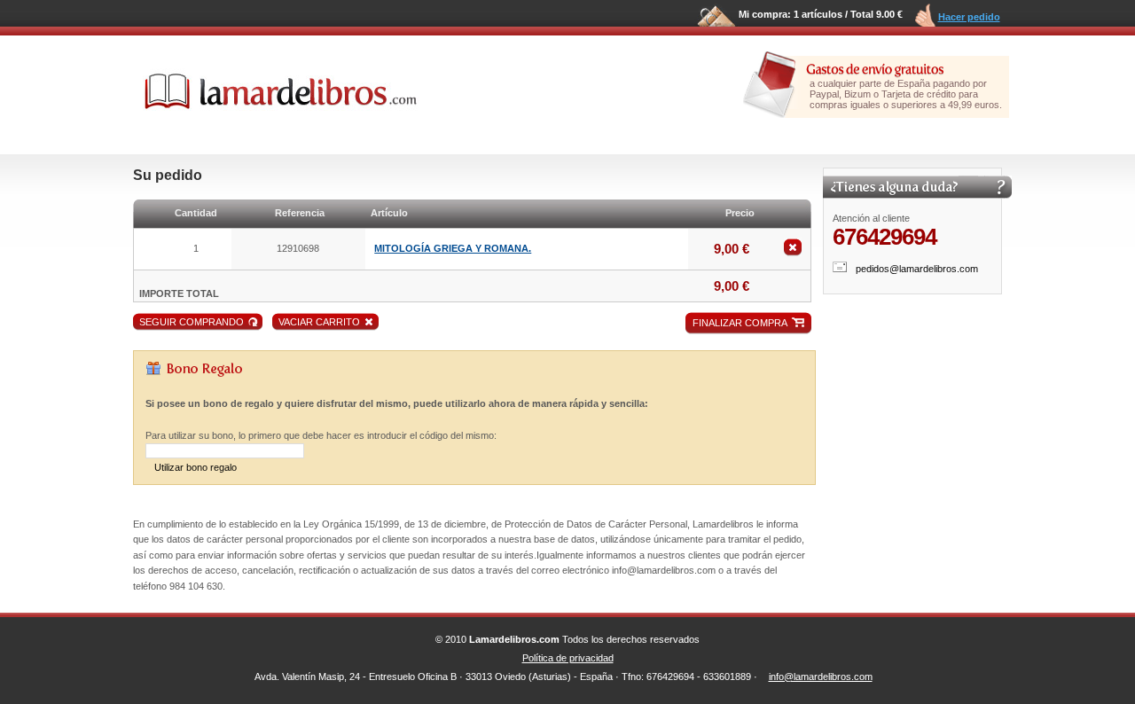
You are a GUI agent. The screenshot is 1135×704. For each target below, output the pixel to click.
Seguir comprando (191, 322)
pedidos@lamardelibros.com (917, 268)
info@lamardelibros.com (821, 676)
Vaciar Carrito (319, 322)
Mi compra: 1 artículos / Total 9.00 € (821, 14)
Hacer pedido (969, 17)
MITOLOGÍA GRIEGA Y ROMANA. (452, 248)
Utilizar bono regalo (195, 467)
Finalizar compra (740, 322)
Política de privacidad (568, 658)
